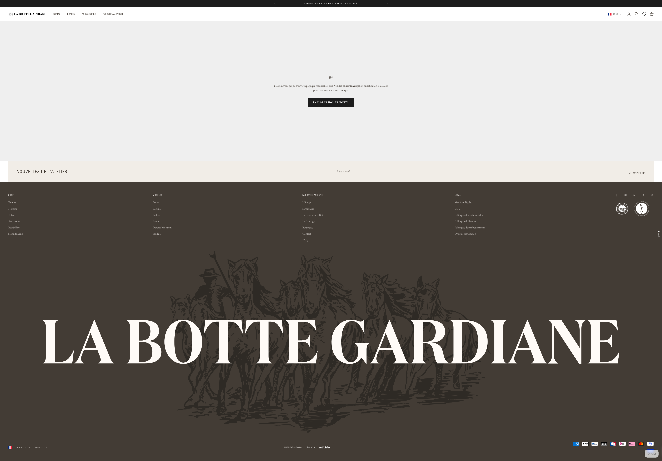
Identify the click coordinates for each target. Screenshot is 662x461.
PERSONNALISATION (113, 14)
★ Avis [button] (659, 234)
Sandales (157, 233)
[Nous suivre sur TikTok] (643, 195)
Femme (12, 202)
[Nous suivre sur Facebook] (616, 195)
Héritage (306, 202)
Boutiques (307, 227)
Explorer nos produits (331, 102)
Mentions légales (463, 202)
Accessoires (14, 221)
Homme (12, 209)
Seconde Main (15, 233)
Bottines (157, 209)
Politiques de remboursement (470, 227)
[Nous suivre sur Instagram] (625, 195)
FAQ (305, 240)
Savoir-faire (308, 209)
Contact (306, 233)
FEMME (56, 14)
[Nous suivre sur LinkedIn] (652, 195)
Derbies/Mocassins (162, 227)
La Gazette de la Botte (313, 215)
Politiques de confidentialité (469, 215)
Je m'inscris (637, 173)
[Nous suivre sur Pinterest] (634, 195)
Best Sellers (13, 227)
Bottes (156, 202)
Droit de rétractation (465, 233)
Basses (156, 221)
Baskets (156, 215)
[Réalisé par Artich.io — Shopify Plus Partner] (324, 447)
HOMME (71, 14)
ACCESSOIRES (89, 14)
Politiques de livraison (466, 221)
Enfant (11, 215)
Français (39, 447)
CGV (457, 209)
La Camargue (309, 221)
